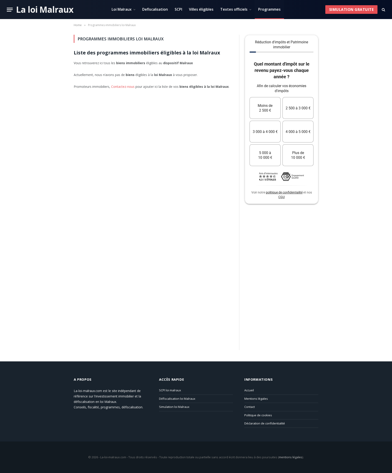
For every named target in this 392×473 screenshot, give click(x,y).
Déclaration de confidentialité (264, 423)
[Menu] (10, 10)
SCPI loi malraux (170, 390)
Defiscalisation (155, 9)
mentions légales (290, 457)
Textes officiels (233, 9)
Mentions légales (256, 399)
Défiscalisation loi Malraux (177, 399)
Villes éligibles (201, 9)
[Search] (383, 10)
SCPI (178, 9)
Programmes (269, 9)
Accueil (249, 390)
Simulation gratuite (351, 9)
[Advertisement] (279, 281)
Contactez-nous (123, 86)
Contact (249, 407)
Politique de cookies (258, 415)
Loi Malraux (122, 9)
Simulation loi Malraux (174, 407)
